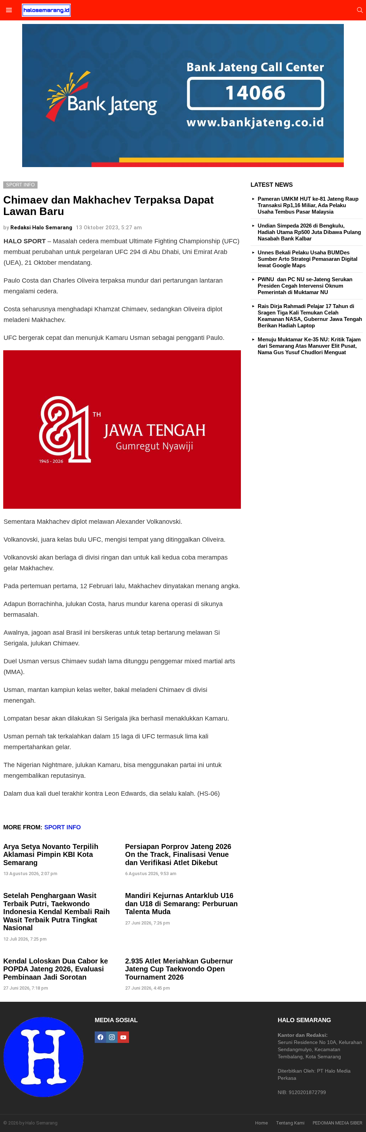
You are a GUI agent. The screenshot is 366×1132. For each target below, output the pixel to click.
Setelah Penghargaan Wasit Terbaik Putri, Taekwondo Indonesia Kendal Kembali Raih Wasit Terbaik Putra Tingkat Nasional (56, 912)
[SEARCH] (360, 10)
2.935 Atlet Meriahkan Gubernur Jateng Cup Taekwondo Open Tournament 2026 (179, 969)
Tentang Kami (290, 1123)
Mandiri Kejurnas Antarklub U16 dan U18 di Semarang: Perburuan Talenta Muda (181, 904)
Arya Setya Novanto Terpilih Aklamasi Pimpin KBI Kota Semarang (50, 855)
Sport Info (62, 827)
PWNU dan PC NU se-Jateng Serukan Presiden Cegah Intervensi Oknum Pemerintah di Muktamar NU (305, 285)
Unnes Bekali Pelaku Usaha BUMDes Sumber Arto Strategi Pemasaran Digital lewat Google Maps (307, 258)
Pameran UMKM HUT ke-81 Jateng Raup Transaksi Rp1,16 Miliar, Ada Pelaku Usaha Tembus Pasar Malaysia (308, 205)
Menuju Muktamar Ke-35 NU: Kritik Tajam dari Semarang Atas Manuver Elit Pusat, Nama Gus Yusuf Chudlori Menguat (309, 345)
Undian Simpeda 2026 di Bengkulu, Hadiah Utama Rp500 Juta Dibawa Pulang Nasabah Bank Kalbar (309, 232)
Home (261, 1123)
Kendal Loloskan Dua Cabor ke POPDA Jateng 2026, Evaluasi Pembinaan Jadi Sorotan (55, 969)
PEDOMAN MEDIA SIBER (337, 1123)
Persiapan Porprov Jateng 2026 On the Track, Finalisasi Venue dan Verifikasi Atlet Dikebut (178, 855)
